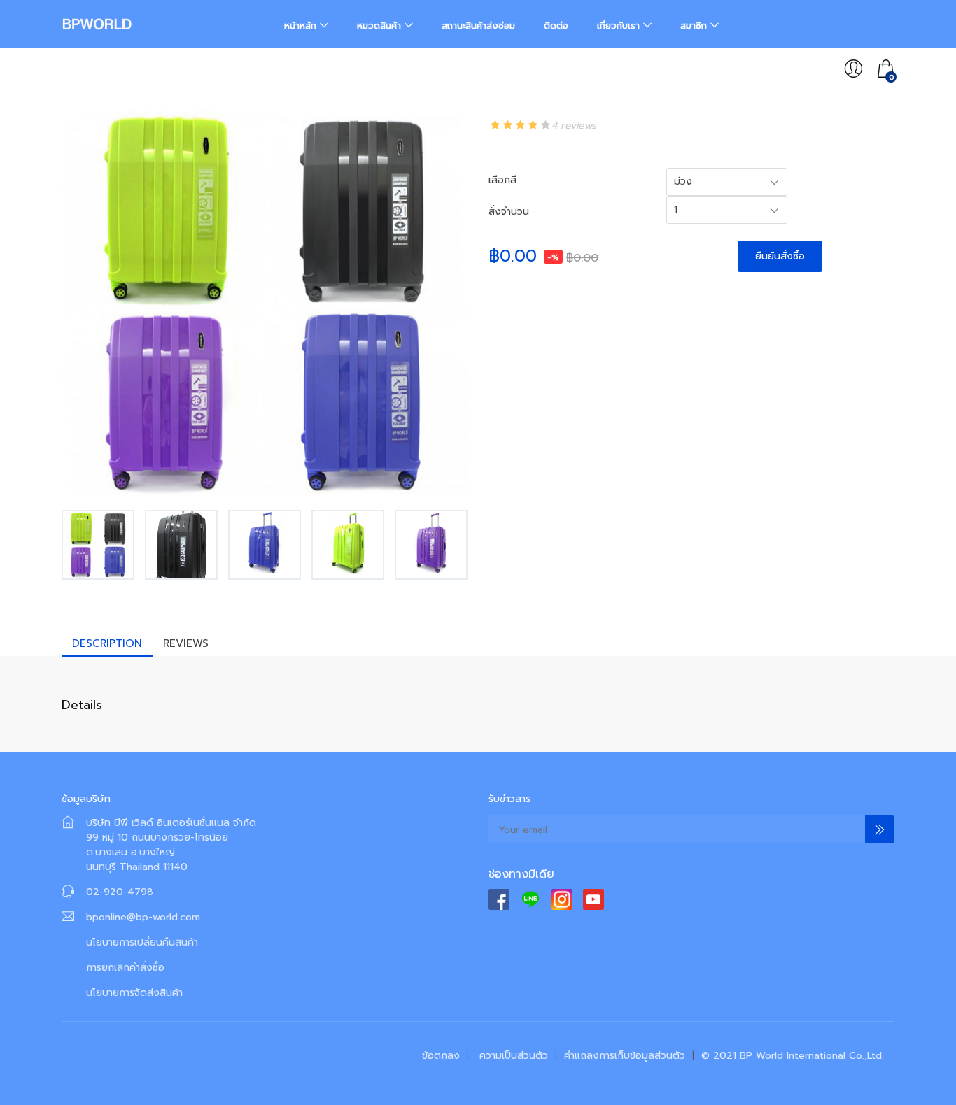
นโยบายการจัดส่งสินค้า (134, 992)
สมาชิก (693, 25)
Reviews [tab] (186, 643)
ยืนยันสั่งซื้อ (780, 256)
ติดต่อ (556, 25)
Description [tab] (107, 643)
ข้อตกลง (441, 1055)
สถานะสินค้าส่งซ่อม (478, 25)
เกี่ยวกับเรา (618, 25)
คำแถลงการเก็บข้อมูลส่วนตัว (624, 1055)
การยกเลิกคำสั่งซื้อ (125, 967)
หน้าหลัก (300, 25)
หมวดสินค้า (379, 25)
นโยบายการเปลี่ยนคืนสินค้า (142, 942)
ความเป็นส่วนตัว (513, 1055)
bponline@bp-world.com (143, 917)
